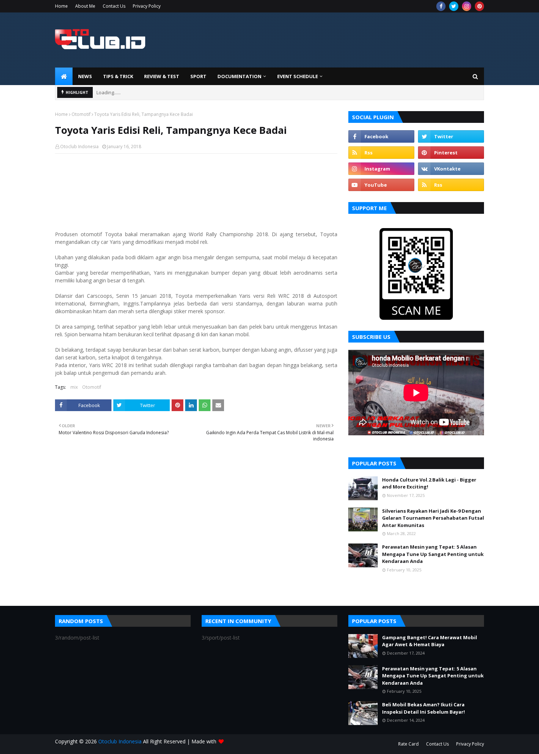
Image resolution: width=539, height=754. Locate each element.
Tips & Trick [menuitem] (118, 76)
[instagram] (466, 6)
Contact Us (114, 6)
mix (74, 387)
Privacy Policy (147, 6)
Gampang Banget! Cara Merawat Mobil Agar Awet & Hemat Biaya (429, 641)
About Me (85, 6)
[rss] (381, 152)
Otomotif (81, 114)
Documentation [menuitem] (239, 76)
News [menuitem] (85, 76)
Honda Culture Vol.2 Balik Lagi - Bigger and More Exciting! (429, 483)
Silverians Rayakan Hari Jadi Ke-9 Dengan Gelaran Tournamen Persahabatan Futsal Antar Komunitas (433, 518)
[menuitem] (64, 76)
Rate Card (408, 744)
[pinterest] (479, 6)
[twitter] (453, 6)
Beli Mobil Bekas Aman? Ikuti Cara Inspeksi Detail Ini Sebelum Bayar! (423, 708)
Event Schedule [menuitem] (297, 76)
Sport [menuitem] (198, 76)
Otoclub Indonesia (79, 146)
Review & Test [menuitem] (161, 76)
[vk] (451, 168)
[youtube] (381, 185)
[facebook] (440, 6)
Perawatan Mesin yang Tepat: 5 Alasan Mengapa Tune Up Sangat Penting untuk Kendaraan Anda (433, 553)
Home (61, 6)
